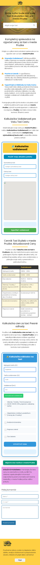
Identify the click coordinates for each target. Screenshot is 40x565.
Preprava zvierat (12, 429)
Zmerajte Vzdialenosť (14, 58)
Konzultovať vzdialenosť (13, 396)
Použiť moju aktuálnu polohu (20, 157)
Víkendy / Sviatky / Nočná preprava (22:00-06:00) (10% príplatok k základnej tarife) (20, 404)
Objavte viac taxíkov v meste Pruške (20, 463)
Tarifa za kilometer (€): (12, 375)
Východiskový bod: (9, 162)
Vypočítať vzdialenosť (20, 230)
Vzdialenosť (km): (10, 385)
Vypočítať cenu (20, 444)
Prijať (20, 560)
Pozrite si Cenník (11, 74)
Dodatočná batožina (14, 422)
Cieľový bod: (7, 171)
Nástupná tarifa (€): (11, 365)
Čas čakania (11, 437)
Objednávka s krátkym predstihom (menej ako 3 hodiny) (18, 414)
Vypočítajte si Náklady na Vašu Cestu (20, 85)
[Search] (33, 24)
